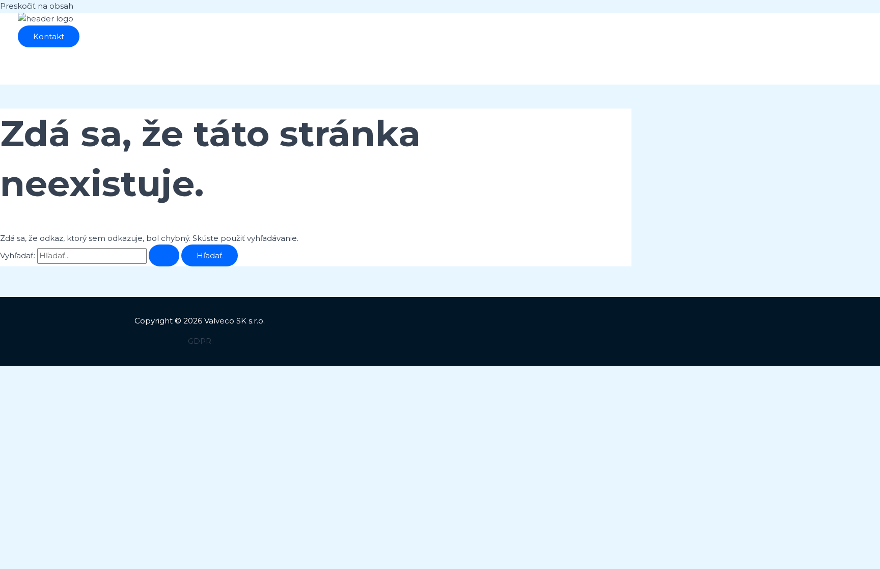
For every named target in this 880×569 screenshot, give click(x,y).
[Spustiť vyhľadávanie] (164, 255)
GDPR (199, 341)
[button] (48, 36)
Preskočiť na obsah (36, 6)
